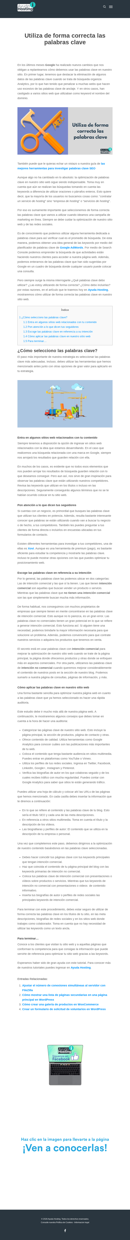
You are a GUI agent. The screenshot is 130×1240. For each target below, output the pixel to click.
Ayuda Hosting (81, 967)
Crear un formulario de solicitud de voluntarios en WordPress (64, 1009)
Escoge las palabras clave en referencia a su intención (58, 331)
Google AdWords (71, 247)
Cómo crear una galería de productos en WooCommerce (60, 1004)
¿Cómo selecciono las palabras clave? (43, 317)
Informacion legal (81, 1222)
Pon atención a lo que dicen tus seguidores (51, 326)
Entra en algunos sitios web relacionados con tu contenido (60, 322)
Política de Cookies (64, 1222)
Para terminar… (35, 341)
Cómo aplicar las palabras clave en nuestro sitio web (56, 336)
